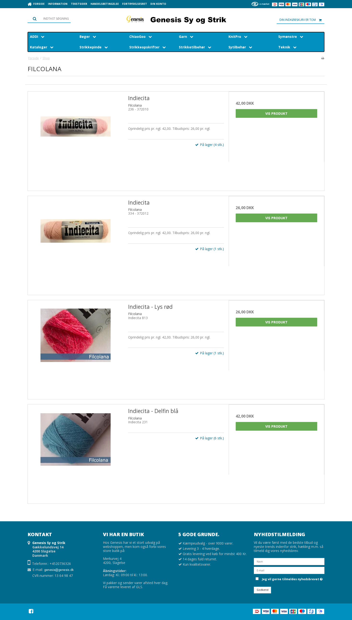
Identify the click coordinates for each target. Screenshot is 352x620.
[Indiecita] (75, 139)
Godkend (262, 589)
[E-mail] (289, 570)
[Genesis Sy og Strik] (176, 19)
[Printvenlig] (322, 58)
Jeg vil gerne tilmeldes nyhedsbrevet (291, 578)
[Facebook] (31, 611)
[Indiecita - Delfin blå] (75, 452)
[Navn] (289, 561)
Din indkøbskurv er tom (297, 20)
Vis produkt (276, 113)
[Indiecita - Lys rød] (75, 348)
